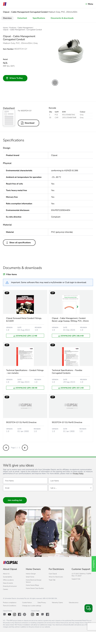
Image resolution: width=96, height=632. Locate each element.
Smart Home (30, 577)
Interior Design (31, 574)
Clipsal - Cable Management (14, 30)
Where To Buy (16, 78)
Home (5, 28)
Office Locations (8, 580)
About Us (6, 574)
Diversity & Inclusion (10, 586)
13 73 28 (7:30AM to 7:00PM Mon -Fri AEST (81, 575)
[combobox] (70, 488)
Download (29, 123)
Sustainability (7, 577)
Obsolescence (73, 603)
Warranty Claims (57, 603)
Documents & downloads (62, 18)
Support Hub (76, 579)
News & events (8, 583)
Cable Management (25, 28)
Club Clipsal (53, 574)
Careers (5, 589)
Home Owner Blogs (32, 585)
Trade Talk (52, 580)
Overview (7, 18)
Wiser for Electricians (56, 577)
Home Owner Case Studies (35, 588)
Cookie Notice (27, 603)
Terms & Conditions (9, 606)
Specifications (39, 18)
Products (12, 28)
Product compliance (9, 603)
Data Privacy (42, 603)
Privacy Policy (78, 474)
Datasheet (22, 18)
